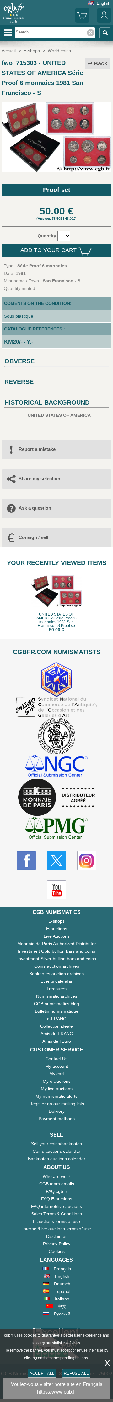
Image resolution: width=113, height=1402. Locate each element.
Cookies (57, 1251)
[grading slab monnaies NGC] (56, 766)
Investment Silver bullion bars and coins (56, 958)
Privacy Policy (56, 1243)
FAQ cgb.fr (56, 1191)
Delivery (57, 1111)
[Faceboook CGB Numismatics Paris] (26, 860)
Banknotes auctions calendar (56, 1158)
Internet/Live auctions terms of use (56, 1228)
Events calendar (56, 981)
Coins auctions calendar (56, 1151)
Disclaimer (56, 1236)
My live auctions (57, 1088)
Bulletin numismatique (56, 1011)
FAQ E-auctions (56, 1198)
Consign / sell (33, 537)
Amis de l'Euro (56, 1041)
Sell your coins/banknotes (56, 1143)
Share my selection (39, 478)
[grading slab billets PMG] (56, 829)
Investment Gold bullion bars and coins (56, 951)
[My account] (104, 21)
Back (100, 63)
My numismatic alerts (56, 1096)
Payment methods (57, 1118)
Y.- (30, 342)
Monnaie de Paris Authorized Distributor (56, 943)
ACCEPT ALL (42, 1373)
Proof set (56, 190)
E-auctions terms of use (56, 1221)
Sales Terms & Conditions (56, 1213)
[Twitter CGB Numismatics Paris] (56, 860)
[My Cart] (82, 21)
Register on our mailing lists (56, 1103)
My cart (56, 1073)
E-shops (56, 921)
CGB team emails (56, 1183)
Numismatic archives (56, 996)
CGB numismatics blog (56, 1003)
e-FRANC (56, 1018)
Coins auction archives (56, 966)
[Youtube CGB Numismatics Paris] (56, 889)
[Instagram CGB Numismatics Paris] (86, 860)
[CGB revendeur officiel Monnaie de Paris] (56, 798)
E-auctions (56, 928)
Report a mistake (37, 449)
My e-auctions (57, 1081)
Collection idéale (56, 1026)
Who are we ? (56, 1176)
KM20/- (13, 342)
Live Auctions (57, 936)
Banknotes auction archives (56, 973)
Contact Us (56, 1058)
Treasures (56, 988)
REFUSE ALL (76, 1373)
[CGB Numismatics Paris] (14, 22)
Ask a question (35, 508)
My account (56, 1066)
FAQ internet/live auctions (56, 1206)
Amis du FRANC (56, 1033)
